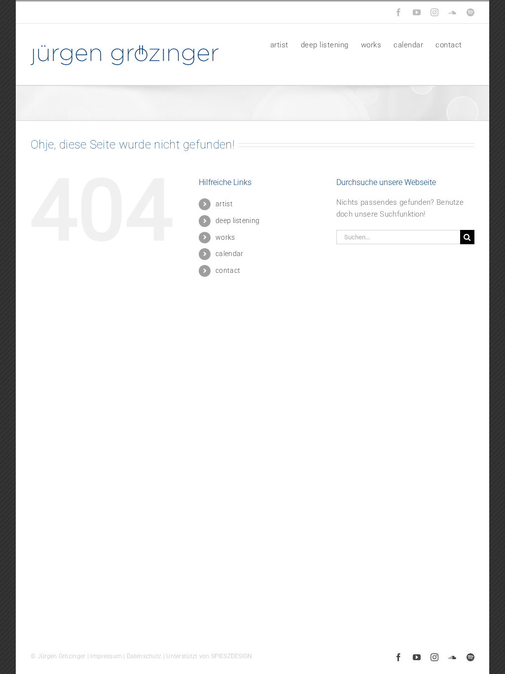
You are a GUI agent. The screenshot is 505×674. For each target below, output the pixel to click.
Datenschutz (144, 656)
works (225, 237)
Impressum (106, 656)
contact (228, 270)
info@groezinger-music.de (98, 12)
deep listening (237, 221)
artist (224, 204)
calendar (229, 254)
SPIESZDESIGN (231, 656)
